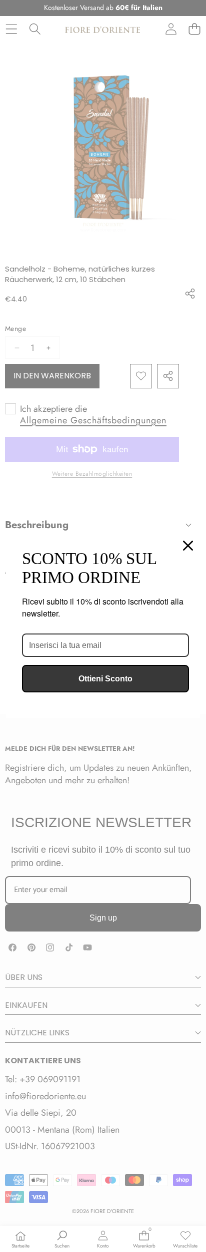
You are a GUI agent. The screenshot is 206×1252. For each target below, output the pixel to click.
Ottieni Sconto (105, 678)
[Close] (188, 546)
